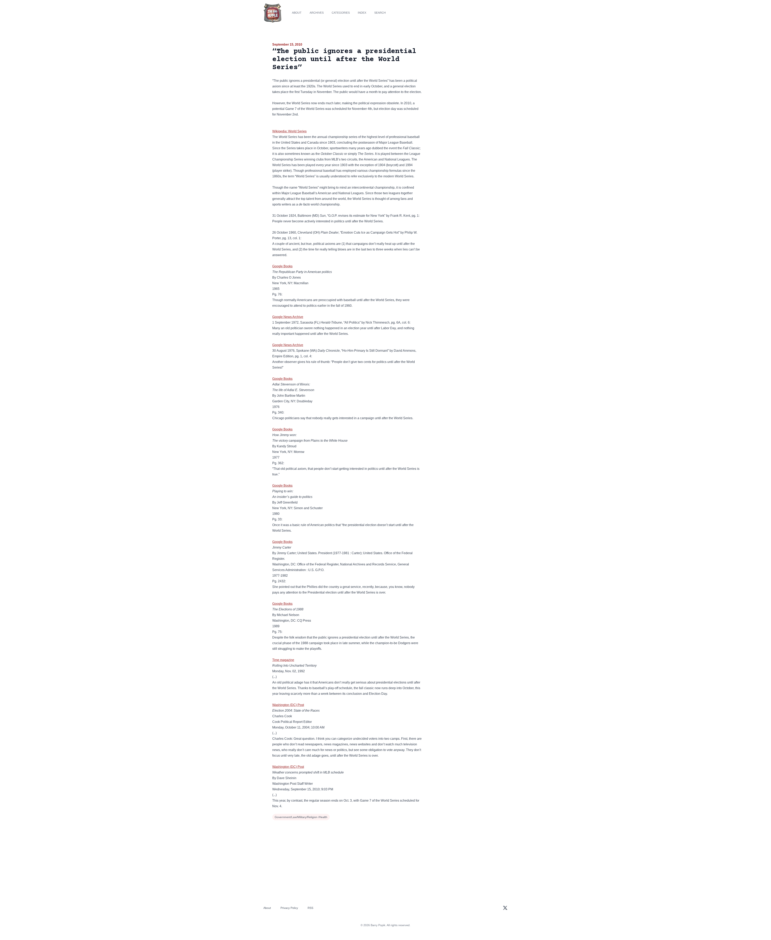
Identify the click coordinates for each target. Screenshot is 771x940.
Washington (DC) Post (288, 705)
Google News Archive (287, 317)
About (297, 12)
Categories (341, 12)
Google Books (282, 266)
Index (362, 12)
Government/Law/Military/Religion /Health (301, 817)
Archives (317, 12)
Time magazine (283, 660)
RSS (310, 907)
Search (380, 12)
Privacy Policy (289, 907)
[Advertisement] (462, 73)
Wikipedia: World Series (289, 131)
